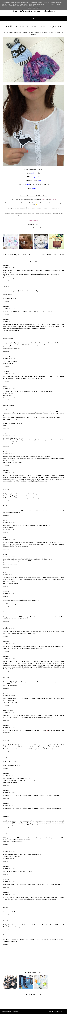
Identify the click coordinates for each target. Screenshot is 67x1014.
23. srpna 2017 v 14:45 (9, 658)
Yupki (28, 184)
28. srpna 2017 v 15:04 (9, 868)
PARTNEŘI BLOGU (16, 1011)
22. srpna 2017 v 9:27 (9, 321)
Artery (39, 180)
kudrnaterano (7, 573)
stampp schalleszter (37, 177)
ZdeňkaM (6, 907)
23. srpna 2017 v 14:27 (9, 613)
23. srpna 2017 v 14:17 (9, 593)
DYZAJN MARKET (31, 224)
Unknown (6, 265)
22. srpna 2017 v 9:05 (9, 267)
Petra (5, 386)
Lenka (5, 554)
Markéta (5, 694)
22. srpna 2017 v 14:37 (9, 472)
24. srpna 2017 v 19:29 (9, 758)
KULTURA (37, 224)
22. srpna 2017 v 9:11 (9, 287)
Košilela (33, 173)
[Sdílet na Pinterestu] (33, 227)
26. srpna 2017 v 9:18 (9, 834)
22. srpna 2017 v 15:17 (9, 507)
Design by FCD (62, 1011)
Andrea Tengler (33, 10)
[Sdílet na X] (26, 227)
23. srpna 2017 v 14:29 (9, 628)
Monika (5, 452)
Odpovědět (6, 280)
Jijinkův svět (35, 188)
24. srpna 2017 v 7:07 (9, 678)
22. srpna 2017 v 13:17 (9, 435)
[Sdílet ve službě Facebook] (29, 227)
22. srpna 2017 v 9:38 (9, 340)
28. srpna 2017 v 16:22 (9, 894)
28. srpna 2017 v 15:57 (9, 881)
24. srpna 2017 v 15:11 (9, 742)
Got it (38, 8)
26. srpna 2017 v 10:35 (9, 851)
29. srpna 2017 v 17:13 (9, 921)
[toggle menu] (33, 18)
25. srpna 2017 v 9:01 (9, 818)
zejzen (5, 850)
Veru (4, 433)
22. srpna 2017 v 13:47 (9, 453)
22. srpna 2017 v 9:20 (9, 308)
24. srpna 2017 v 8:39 (9, 695)
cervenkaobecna (8, 710)
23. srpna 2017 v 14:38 (9, 643)
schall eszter (7, 357)
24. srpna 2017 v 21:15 (9, 775)
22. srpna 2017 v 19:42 (9, 539)
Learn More (31, 8)
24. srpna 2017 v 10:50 (9, 727)
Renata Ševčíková (8, 506)
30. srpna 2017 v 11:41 (9, 936)
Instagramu (53, 199)
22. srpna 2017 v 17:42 (9, 522)
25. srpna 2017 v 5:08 (9, 792)
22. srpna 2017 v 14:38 (9, 491)
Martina (5, 920)
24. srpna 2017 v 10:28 (9, 712)
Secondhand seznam (6, 1011)
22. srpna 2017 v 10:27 (9, 373)
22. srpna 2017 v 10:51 (9, 388)
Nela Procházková (8, 405)
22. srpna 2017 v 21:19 (9, 556)
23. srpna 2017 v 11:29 (9, 574)
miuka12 (5, 520)
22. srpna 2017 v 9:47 (9, 358)
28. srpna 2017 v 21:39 (9, 909)
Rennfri (5, 537)
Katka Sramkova (8, 338)
